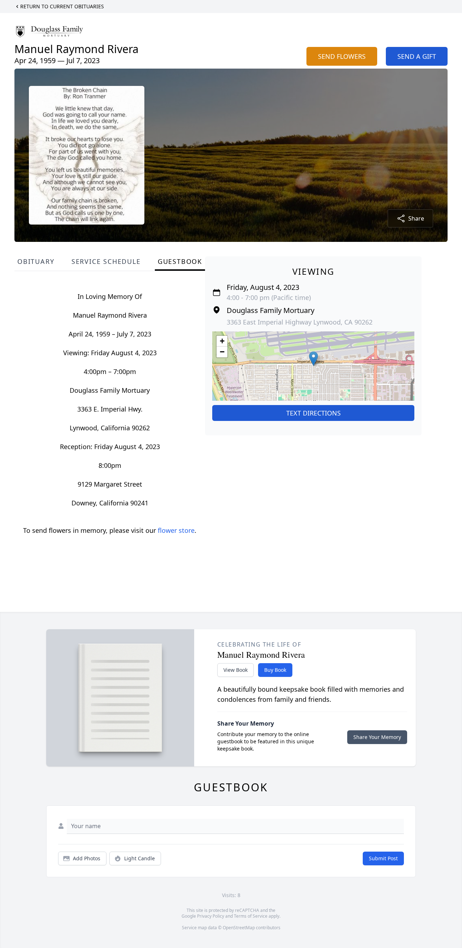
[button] (313, 358)
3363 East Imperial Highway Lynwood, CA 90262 (299, 322)
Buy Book (275, 669)
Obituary (35, 261)
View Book (235, 669)
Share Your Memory (377, 737)
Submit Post (383, 858)
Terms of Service (250, 916)
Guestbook (180, 261)
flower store (176, 530)
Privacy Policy (210, 916)
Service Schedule (106, 261)
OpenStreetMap (239, 928)
